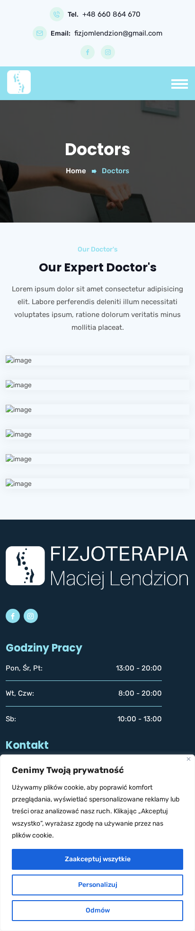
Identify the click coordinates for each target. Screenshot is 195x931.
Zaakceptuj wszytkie (98, 859)
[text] (97, 811)
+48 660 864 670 (111, 14)
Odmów (98, 910)
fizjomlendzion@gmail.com (118, 33)
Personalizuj (97, 885)
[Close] (188, 759)
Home (76, 171)
